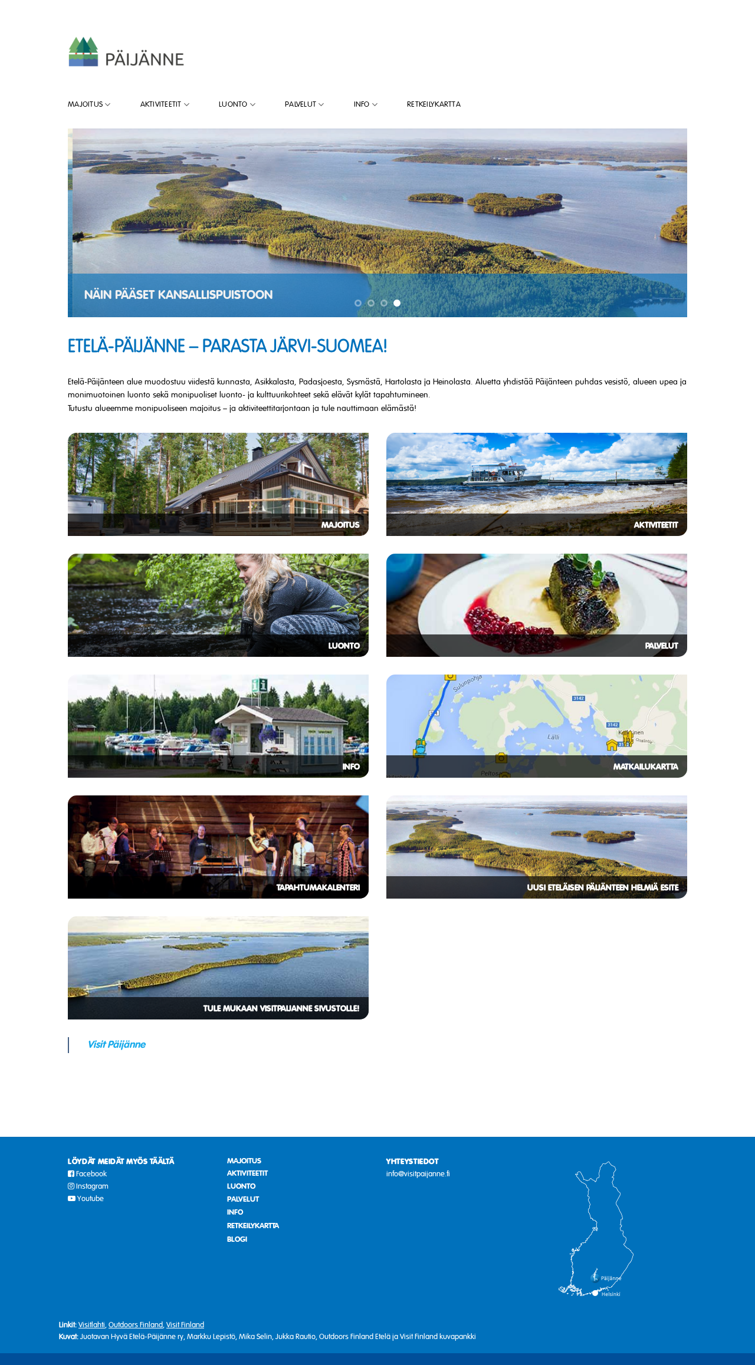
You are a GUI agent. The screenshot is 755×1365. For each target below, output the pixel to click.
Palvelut (300, 104)
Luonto (233, 104)
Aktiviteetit (161, 104)
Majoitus (85, 104)
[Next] (660, 223)
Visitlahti (91, 1325)
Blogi (237, 1239)
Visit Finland (185, 1325)
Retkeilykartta (434, 104)
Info (362, 104)
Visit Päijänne (116, 1044)
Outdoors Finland (136, 1325)
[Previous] (95, 223)
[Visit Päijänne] (127, 51)
